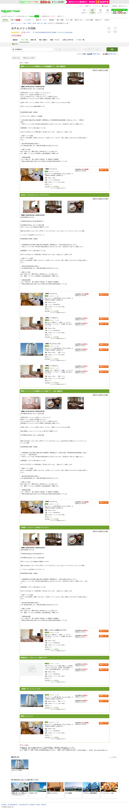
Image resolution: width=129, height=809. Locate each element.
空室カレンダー (104, 169)
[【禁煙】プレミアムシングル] (31, 349)
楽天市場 (114, 6)
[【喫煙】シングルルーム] (31, 371)
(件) (28, 32)
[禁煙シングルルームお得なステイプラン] (31, 635)
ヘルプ (81, 6)
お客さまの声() (68, 40)
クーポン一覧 (80, 40)
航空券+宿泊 (96, 54)
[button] (27, 761)
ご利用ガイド (88, 6)
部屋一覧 (33, 40)
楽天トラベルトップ (16, 23)
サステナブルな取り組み (66, 32)
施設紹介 (15, 40)
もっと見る (112, 757)
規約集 (38, 804)
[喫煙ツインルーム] (31, 727)
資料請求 (43, 804)
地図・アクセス (54, 40)
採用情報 (32, 804)
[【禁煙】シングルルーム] (31, 323)
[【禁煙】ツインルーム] (31, 174)
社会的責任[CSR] (23, 804)
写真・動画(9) (43, 40)
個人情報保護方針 (12, 804)
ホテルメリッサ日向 (23, 28)
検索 (112, 49)
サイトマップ (96, 6)
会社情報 (3, 804)
